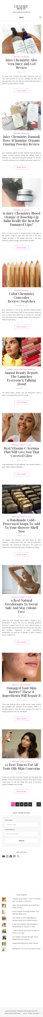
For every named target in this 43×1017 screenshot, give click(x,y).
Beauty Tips (17, 685)
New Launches (21, 369)
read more (21, 91)
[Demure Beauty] (22, 7)
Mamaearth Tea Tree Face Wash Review (26, 949)
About (25, 1013)
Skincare (25, 57)
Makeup (17, 290)
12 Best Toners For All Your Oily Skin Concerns (21, 766)
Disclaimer (36, 1013)
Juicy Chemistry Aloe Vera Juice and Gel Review (21, 64)
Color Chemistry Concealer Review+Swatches (21, 297)
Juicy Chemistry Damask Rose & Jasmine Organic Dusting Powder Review (21, 140)
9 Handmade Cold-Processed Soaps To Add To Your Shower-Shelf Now (21, 525)
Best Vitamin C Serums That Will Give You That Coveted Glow (21, 452)
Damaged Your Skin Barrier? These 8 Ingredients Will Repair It (21, 692)
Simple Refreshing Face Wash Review (25, 943)
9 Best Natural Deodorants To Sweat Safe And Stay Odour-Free (21, 606)
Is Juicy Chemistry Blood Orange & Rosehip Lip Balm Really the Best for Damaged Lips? (21, 219)
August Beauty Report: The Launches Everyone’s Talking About (21, 378)
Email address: (10, 829)
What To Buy (25, 445)
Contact (30, 1013)
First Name (9, 820)
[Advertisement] (14, 876)
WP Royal (17, 1013)
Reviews (17, 57)
